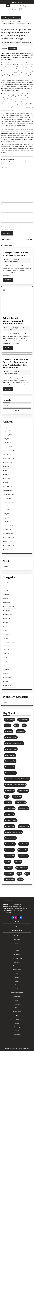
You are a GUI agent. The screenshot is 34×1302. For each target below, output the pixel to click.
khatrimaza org (23, 844)
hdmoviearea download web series (15, 784)
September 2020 (9, 545)
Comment (4, 167)
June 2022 (7, 470)
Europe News (8, 618)
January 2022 (8, 490)
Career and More (23, 719)
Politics (6, 658)
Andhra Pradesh (9, 719)
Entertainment (8, 614)
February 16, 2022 (11, 372)
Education (7, 610)
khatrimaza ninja (10, 844)
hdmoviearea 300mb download (14, 743)
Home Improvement (10, 642)
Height (7, 796)
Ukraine (20, 879)
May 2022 (7, 474)
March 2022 (7, 482)
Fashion (6, 622)
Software (6, 669)
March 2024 (7, 443)
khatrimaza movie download (13, 832)
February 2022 (8, 486)
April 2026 (7, 431)
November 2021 (9, 494)
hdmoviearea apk (10, 755)
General (6, 634)
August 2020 (8, 549)
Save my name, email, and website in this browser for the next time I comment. (16, 228)
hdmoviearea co (10, 767)
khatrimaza (8, 802)
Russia (27, 873)
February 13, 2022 (11, 259)
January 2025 (8, 435)
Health (6, 638)
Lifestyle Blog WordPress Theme (12, 1048)
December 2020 (9, 533)
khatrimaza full (9, 814)
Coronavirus (7, 602)
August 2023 (8, 446)
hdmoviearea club (10, 761)
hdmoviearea (8, 731)
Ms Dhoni (8, 861)
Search (16, 9)
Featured (6, 626)
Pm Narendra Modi (21, 867)
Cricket (16, 725)
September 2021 (9, 502)
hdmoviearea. (21, 731)
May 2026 (7, 427)
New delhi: (18, 861)
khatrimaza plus (9, 850)
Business (6, 594)
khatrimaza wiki (9, 856)
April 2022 (7, 478)
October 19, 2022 (11, 328)
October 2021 (8, 498)
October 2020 (8, 541)
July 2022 (7, 466)
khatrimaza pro (22, 850)
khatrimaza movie (24, 826)
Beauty (6, 590)
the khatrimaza (9, 879)
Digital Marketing (9, 606)
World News (7, 685)
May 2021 (7, 514)
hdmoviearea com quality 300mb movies (17, 779)
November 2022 (9, 450)
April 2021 (7, 518)
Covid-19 (7, 725)
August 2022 (8, 462)
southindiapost (22, 6)
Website (3, 215)
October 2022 (8, 454)
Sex (5, 665)
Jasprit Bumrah (17, 796)
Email (3, 205)
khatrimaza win (23, 856)
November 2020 (9, 537)
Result (19, 873)
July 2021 (7, 506)
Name (3, 195)
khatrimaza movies (10, 838)
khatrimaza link (9, 826)
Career (6, 598)
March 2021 (7, 521)
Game (6, 630)
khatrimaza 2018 (10, 808)
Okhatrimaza (8, 867)
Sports (6, 673)
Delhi (24, 725)
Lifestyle (6, 650)
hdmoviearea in (9, 790)
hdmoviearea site (23, 790)
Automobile (7, 586)
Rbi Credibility (9, 873)
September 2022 (9, 458)
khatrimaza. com (21, 802)
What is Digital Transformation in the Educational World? (13, 321)
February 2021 (8, 525)
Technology (16, 18)
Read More (9, 280)
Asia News (7, 583)
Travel (6, 681)
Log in (6, 566)
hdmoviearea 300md (11, 749)
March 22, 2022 (8, 42)
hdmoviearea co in (10, 773)
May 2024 (7, 439)
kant (17, 42)
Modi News (7, 654)
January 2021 (8, 529)
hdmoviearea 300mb (11, 737)
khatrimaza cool (24, 808)
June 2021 (7, 510)
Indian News (8, 646)
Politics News (8, 661)
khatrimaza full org (11, 820)
